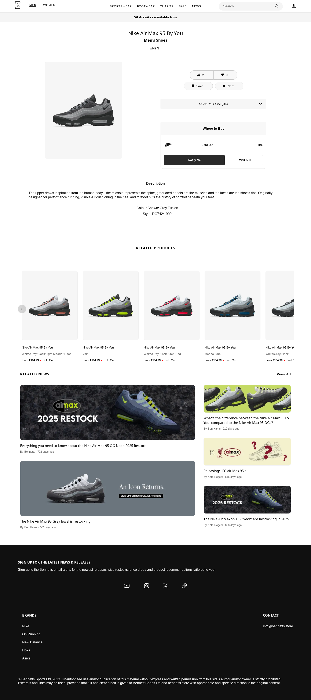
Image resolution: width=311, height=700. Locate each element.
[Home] (18, 5)
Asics (26, 658)
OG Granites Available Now (156, 17)
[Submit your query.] (276, 6)
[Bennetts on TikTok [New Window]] (184, 590)
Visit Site (245, 160)
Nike (25, 626)
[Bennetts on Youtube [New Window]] (127, 590)
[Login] (293, 7)
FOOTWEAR (146, 6)
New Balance (32, 642)
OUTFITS (166, 6)
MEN (32, 5)
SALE (183, 6)
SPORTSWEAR (121, 6)
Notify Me (194, 160)
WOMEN (49, 5)
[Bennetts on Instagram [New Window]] (146, 590)
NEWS (196, 6)
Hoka (26, 650)
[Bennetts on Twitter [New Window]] (165, 590)
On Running (31, 634)
